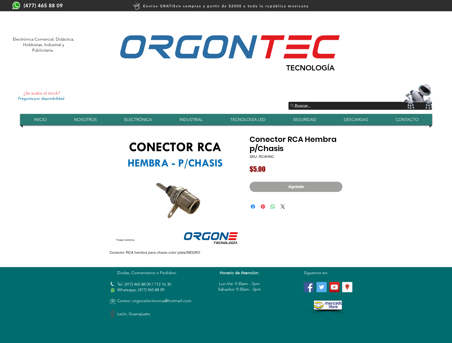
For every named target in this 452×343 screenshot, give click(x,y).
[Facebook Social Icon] (309, 287)
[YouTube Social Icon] (334, 287)
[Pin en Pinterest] (263, 206)
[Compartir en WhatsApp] (273, 206)
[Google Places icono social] (347, 287)
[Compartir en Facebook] (253, 206)
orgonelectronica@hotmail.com (161, 300)
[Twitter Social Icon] (322, 287)
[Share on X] (283, 206)
